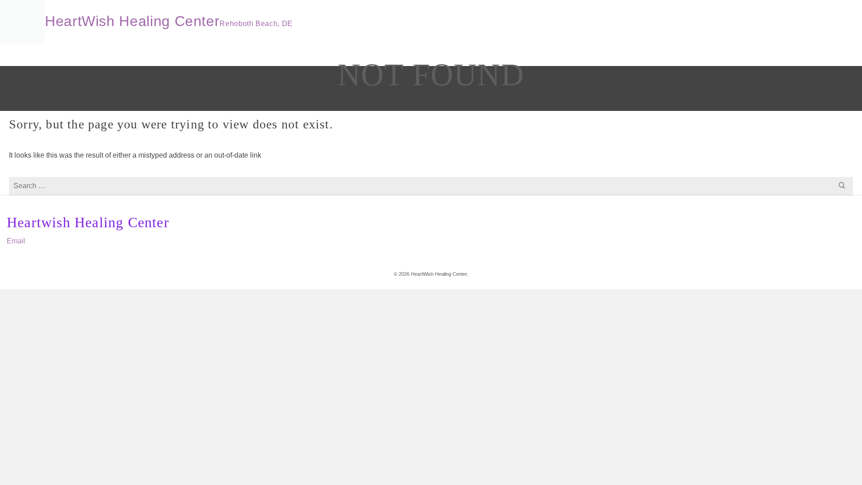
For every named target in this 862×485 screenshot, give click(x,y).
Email (16, 241)
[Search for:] (431, 186)
